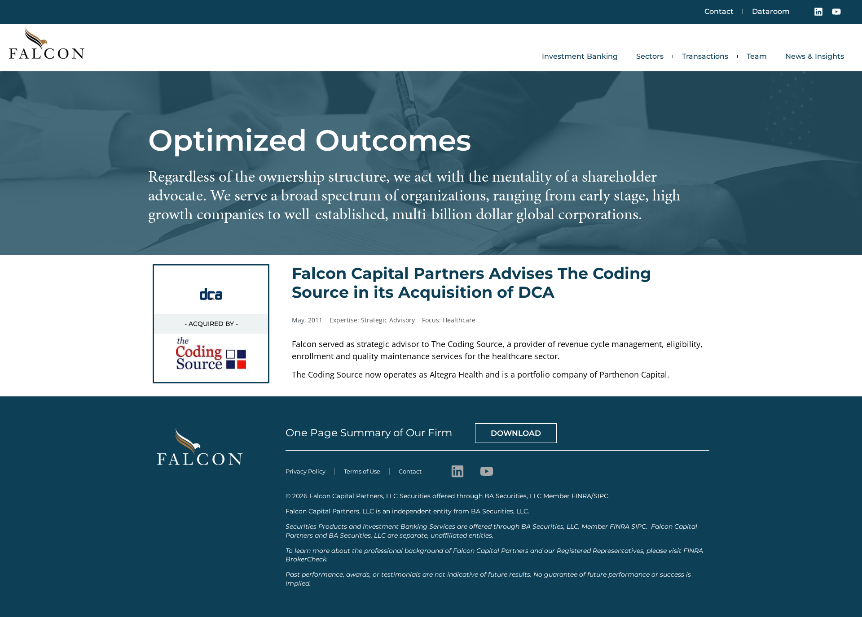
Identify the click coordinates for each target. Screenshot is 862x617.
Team (757, 56)
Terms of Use (362, 471)
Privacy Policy (305, 471)
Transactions (705, 56)
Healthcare (459, 320)
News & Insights (814, 56)
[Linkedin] (818, 11)
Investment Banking (580, 56)
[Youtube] (836, 11)
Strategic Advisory (388, 320)
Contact (719, 11)
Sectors (650, 56)
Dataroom (771, 11)
